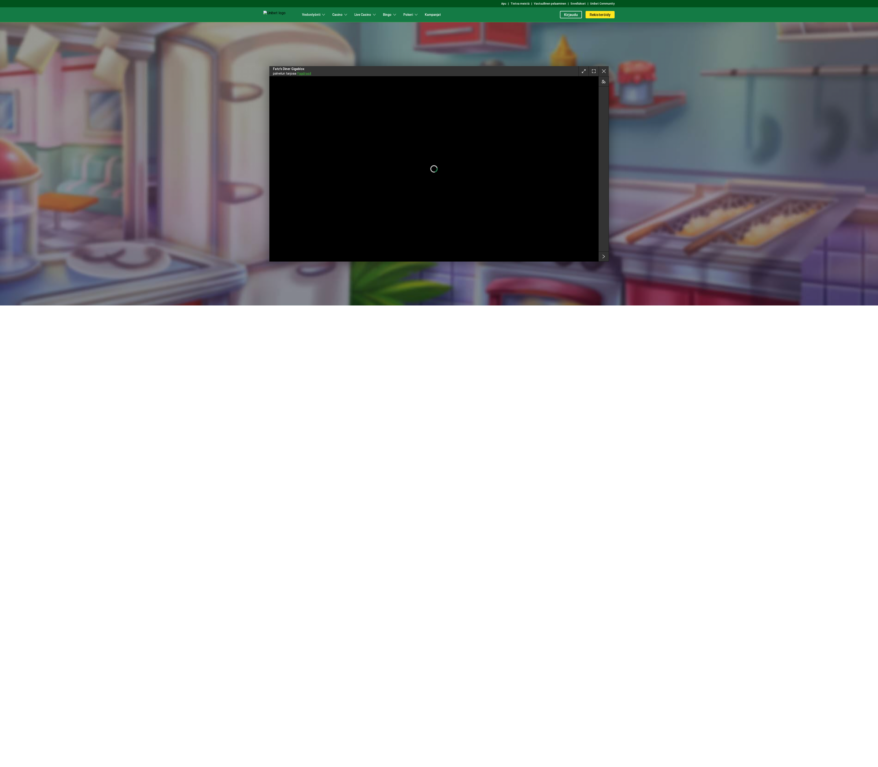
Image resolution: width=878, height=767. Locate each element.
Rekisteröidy (600, 15)
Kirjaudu (571, 15)
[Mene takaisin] (604, 71)
